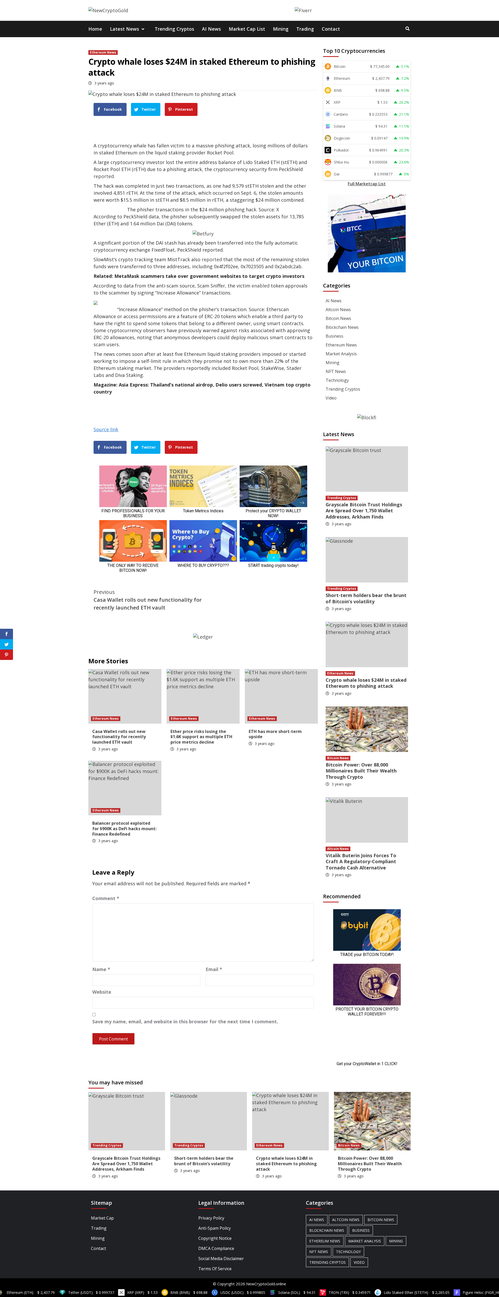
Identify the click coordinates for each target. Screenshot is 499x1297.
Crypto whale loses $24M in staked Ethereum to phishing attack (366, 683)
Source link (106, 429)
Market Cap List (247, 29)
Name (101, 969)
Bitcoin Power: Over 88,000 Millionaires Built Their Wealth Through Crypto (361, 771)
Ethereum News (103, 52)
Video (331, 398)
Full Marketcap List (367, 184)
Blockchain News (342, 327)
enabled (261, 286)
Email (214, 969)
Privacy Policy (211, 1218)
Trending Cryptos (174, 29)
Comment (105, 898)
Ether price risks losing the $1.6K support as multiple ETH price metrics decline (201, 737)
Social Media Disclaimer (221, 1258)
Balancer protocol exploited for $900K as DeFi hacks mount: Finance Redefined (124, 828)
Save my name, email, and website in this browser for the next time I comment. (185, 1021)
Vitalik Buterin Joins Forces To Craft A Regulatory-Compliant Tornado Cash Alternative (361, 861)
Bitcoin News (338, 318)
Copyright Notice (215, 1238)
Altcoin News (338, 309)
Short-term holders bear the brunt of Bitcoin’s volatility (366, 598)
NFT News (336, 371)
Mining (280, 29)
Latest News (124, 29)
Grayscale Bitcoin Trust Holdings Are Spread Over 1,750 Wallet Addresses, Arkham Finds (364, 510)
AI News (211, 29)
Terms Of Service (215, 1269)
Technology (337, 380)
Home (95, 29)
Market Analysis (341, 354)
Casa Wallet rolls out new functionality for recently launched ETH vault (148, 599)
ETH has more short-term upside (275, 734)
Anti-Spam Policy (214, 1228)
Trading (305, 29)
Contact (331, 29)
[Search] (407, 29)
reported (104, 176)
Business (334, 336)
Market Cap (102, 1218)
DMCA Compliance (216, 1248)
